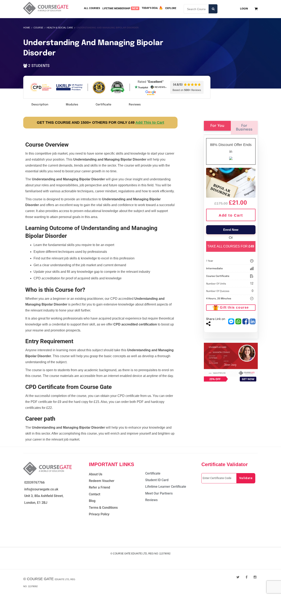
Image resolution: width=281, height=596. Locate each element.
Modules (72, 104)
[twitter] (238, 577)
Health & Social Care (60, 27)
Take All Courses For (230, 246)
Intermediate (214, 268)
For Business (244, 127)
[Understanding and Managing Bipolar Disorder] (231, 182)
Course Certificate (217, 276)
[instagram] (255, 577)
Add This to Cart (149, 122)
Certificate (103, 104)
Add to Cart (231, 215)
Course (38, 27)
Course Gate (40, 579)
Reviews (135, 104)
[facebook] (246, 577)
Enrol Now (230, 229)
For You (217, 126)
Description (39, 104)
